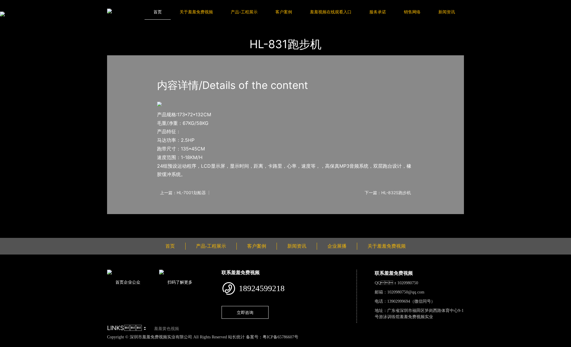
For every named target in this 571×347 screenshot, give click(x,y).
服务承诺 (377, 11)
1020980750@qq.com (405, 292)
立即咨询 (245, 312)
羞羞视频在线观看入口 (331, 11)
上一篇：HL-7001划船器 (183, 193)
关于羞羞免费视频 (196, 11)
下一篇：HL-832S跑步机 (388, 193)
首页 (157, 11)
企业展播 (336, 246)
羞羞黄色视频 (166, 328)
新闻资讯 (446, 11)
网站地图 (9, 343)
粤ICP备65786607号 (280, 337)
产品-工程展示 (244, 11)
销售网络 (412, 11)
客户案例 (283, 11)
